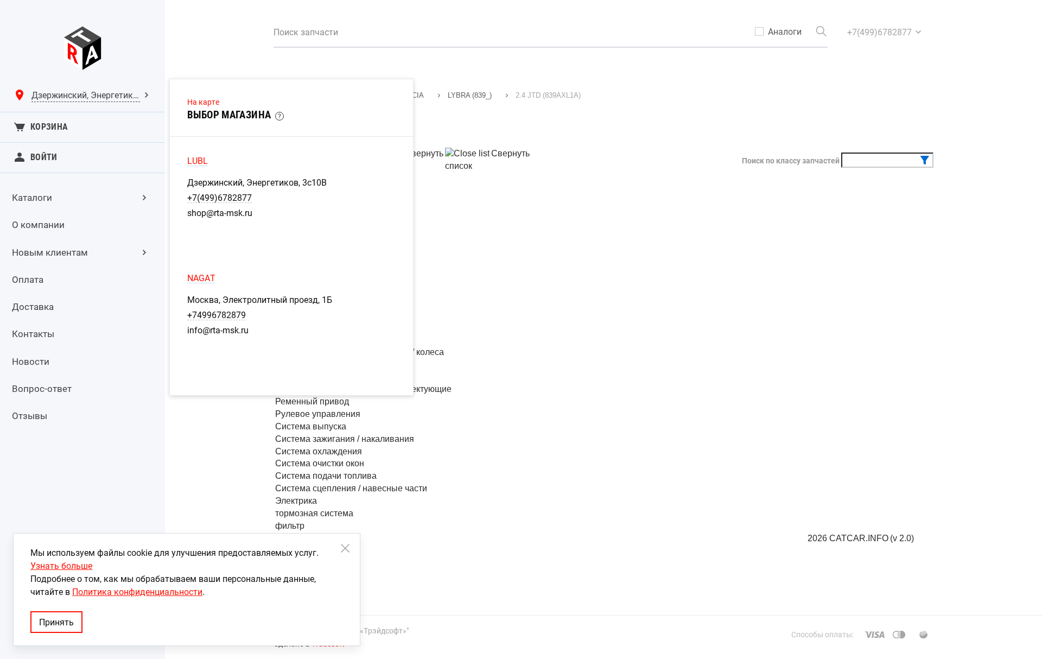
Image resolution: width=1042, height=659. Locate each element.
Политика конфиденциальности (137, 592)
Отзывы (29, 415)
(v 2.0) (902, 538)
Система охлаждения (318, 451)
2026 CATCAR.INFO (848, 538)
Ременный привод (312, 401)
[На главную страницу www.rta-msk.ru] (82, 48)
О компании (38, 224)
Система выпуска (310, 426)
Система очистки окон (319, 463)
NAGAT (201, 278)
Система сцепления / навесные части (351, 488)
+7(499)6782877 (219, 198)
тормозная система (314, 513)
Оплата (27, 279)
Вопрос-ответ (42, 388)
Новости (30, 361)
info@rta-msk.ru (218, 330)
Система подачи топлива (326, 475)
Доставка (33, 306)
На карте (203, 102)
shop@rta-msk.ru (219, 213)
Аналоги (785, 31)
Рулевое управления (317, 414)
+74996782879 (216, 315)
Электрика (296, 500)
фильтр (289, 525)
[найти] (821, 31)
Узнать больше (61, 566)
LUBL (197, 161)
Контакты (33, 333)
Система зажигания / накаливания (344, 438)
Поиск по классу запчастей (791, 160)
